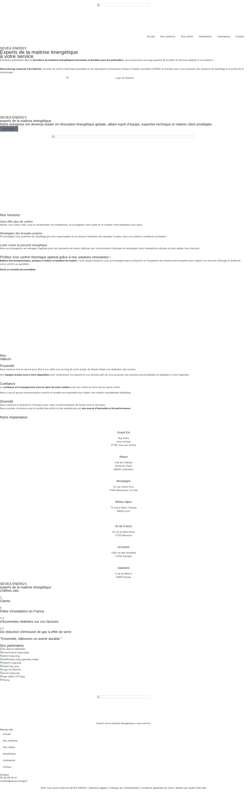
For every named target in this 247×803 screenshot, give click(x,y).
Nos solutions (168, 36)
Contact (239, 36)
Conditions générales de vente (157, 787)
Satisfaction (205, 36)
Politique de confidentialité (124, 787)
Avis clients (187, 36)
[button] (123, 683)
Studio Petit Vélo (197, 787)
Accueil (151, 36)
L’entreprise (223, 36)
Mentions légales (98, 787)
